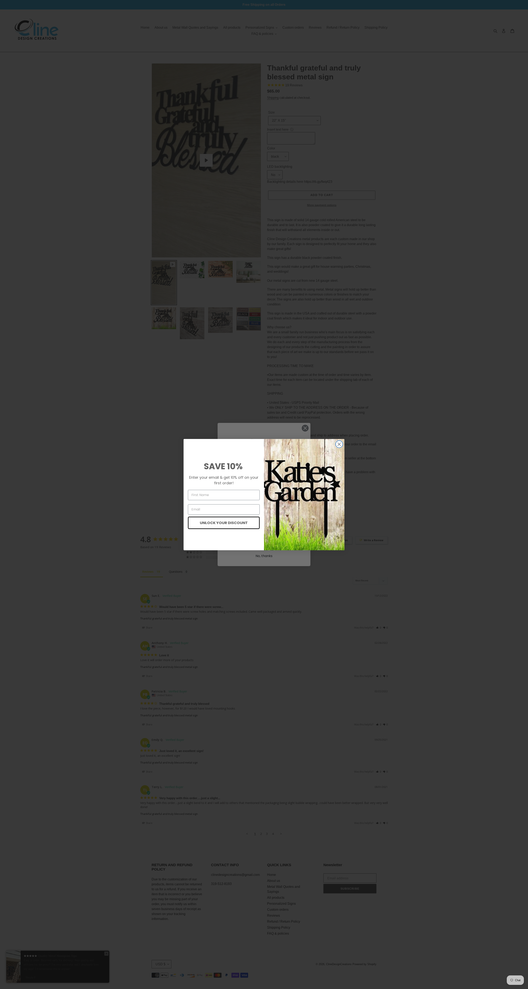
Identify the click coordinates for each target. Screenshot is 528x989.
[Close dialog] (339, 444)
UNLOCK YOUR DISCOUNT (224, 522)
